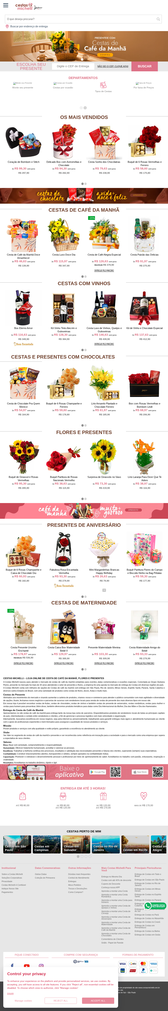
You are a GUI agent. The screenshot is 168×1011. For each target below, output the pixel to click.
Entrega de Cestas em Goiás (147, 935)
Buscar (144, 66)
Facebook (12, 966)
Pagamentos (7, 892)
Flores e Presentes (84, 432)
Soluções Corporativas (12, 878)
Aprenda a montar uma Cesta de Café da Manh (115, 929)
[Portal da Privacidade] (81, 963)
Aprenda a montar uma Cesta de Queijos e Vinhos (115, 907)
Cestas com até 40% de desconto (116, 880)
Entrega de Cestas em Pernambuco (145, 926)
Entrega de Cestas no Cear (147, 922)
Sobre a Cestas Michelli (12, 874)
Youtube (26, 966)
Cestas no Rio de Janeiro (105, 848)
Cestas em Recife (135, 850)
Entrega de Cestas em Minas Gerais (147, 890)
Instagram (41, 966)
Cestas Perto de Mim (84, 831)
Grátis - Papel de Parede (112, 943)
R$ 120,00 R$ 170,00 (103, 806)
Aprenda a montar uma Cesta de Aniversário (115, 918)
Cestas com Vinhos (84, 283)
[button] (82, 59)
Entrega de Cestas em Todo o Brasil (148, 875)
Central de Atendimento (78, 878)
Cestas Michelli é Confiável (14, 885)
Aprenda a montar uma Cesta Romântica (114, 896)
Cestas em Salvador (71, 848)
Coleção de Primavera (45, 878)
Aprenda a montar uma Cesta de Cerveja (115, 912)
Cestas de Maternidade (84, 602)
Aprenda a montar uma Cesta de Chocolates (115, 934)
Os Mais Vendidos (84, 117)
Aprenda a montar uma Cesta (114, 891)
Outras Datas (41, 874)
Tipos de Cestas (103, 91)
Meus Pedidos (74, 885)
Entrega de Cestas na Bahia (147, 931)
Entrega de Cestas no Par (147, 915)
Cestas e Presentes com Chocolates (63, 357)
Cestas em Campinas (41, 848)
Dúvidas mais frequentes (79, 874)
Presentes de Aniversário (84, 525)
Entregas (72, 881)
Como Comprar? (75, 892)
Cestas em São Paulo (15, 848)
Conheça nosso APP (110, 887)
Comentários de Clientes (112, 939)
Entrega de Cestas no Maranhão (149, 918)
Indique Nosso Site (10, 888)
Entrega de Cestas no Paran (148, 900)
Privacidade (7, 881)
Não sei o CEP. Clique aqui (112, 66)
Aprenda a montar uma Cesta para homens (116, 901)
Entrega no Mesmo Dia (111, 877)
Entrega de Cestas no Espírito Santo (148, 895)
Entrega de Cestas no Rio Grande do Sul (150, 910)
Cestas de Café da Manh (84, 210)
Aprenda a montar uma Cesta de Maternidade (115, 923)
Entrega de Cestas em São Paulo (149, 880)
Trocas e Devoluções (77, 888)
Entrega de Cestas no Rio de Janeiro (147, 884)
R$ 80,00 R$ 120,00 (63, 806)
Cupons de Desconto (110, 884)
